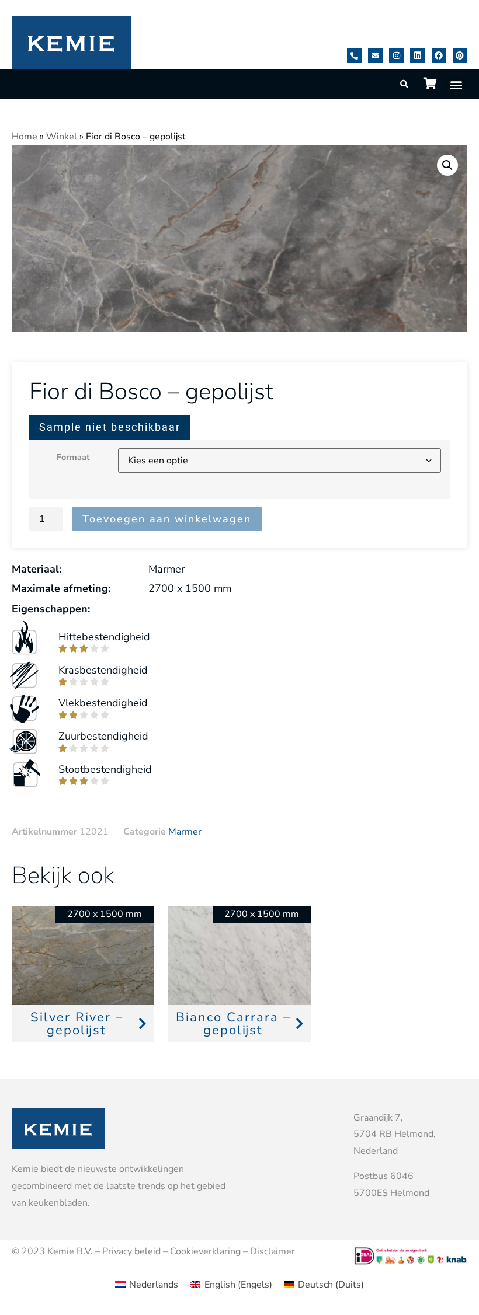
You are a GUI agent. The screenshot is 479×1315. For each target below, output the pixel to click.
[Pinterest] (460, 55)
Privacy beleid (131, 1251)
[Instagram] (396, 55)
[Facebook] (439, 55)
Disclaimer (272, 1251)
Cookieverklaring (205, 1251)
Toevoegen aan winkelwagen (166, 519)
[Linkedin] (417, 55)
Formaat (73, 457)
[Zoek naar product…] (404, 84)
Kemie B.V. (70, 1251)
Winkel (61, 136)
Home (24, 136)
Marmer (185, 831)
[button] (456, 85)
